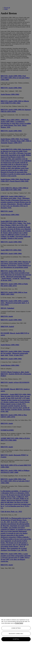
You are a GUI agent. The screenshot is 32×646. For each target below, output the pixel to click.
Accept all (16, 639)
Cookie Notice (19, 623)
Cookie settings (16, 628)
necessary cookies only (16, 633)
